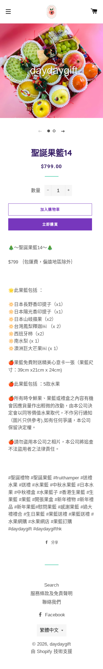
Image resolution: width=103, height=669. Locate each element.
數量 (35, 190)
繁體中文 (49, 630)
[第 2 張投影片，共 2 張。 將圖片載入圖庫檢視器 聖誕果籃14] (54, 131)
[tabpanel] (51, 70)
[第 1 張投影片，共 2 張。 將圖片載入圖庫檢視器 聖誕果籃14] (49, 131)
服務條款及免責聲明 (51, 593)
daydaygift (60, 644)
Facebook (54, 614)
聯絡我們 (51, 602)
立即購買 (50, 224)
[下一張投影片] (63, 131)
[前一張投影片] (40, 131)
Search (51, 585)
